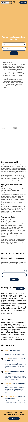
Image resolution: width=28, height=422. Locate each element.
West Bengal (21, 339)
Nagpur (14, 303)
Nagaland (16, 334)
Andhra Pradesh (20, 322)
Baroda (9, 303)
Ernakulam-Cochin (21, 300)
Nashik (3, 310)
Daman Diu (4, 327)
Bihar (18, 324)
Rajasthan (16, 336)
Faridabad (3, 300)
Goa (14, 300)
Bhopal (10, 300)
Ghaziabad (15, 298)
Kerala (17, 331)
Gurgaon (3, 303)
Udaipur (24, 308)
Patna (7, 310)
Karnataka (11, 331)
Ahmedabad (4, 293)
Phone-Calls (8, 383)
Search (14, 53)
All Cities (20, 288)
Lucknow (22, 296)
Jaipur (10, 298)
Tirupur (18, 312)
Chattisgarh (11, 326)
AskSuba (7, 371)
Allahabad (11, 312)
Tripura (17, 337)
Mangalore (22, 307)
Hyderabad (4, 295)
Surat (14, 302)
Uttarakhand (4, 339)
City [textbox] (4, 44)
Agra (19, 308)
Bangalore (11, 293)
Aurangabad (9, 302)
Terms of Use (18, 412)
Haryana (23, 327)
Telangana (11, 337)
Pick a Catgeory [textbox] (7, 275)
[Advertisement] (14, 19)
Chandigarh (4, 296)
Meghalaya (4, 334)
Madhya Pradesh (5, 332)
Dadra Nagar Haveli (21, 326)
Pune (15, 295)
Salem (18, 310)
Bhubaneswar (21, 303)
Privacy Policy (9, 412)
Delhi (17, 293)
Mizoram (10, 334)
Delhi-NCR (11, 296)
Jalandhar (23, 310)
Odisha (22, 334)
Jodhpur (13, 310)
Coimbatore (4, 298)
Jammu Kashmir (16, 329)
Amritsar (20, 302)
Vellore (3, 313)
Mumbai (20, 295)
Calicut (8, 308)
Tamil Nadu (4, 337)
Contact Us (14, 418)
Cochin (21, 298)
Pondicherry (4, 312)
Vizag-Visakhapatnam (6, 307)
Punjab (10, 336)
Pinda (6, 350)
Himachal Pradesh (5, 329)
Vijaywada (13, 308)
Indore (17, 296)
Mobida (7, 358)
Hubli (2, 302)
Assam (14, 324)
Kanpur (16, 307)
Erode (22, 312)
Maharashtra (14, 332)
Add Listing (23, 2)
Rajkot (2, 305)
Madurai (8, 305)
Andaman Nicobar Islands (7, 322)
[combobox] (13, 44)
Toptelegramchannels (10, 396)
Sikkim (22, 336)
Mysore (3, 308)
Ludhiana (14, 305)
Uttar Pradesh (13, 339)
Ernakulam (9, 313)
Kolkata (22, 293)
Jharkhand (4, 331)
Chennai (10, 295)
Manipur (22, 332)
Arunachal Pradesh (6, 324)
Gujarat (18, 327)
